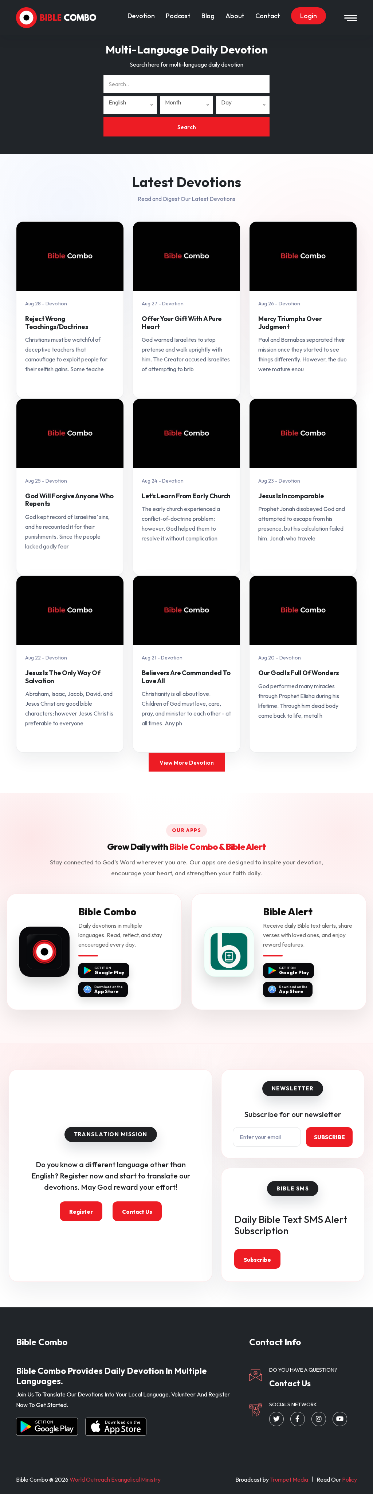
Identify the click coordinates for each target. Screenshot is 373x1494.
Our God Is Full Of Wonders (298, 673)
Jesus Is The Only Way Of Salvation (62, 677)
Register (81, 1211)
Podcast (178, 16)
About (234, 16)
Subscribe (329, 1137)
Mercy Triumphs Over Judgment (290, 322)
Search (186, 127)
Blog (208, 16)
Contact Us (137, 1211)
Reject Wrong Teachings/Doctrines (57, 322)
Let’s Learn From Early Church (186, 496)
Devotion (141, 16)
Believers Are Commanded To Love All (186, 677)
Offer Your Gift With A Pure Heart (182, 322)
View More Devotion (187, 762)
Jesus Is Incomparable (291, 496)
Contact (267, 16)
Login (308, 16)
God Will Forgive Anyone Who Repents (69, 500)
